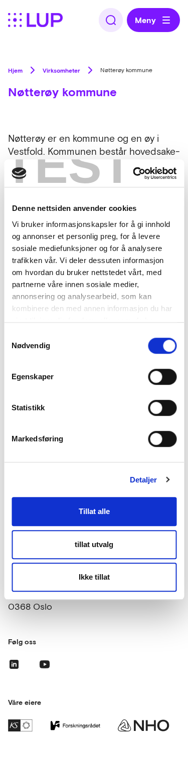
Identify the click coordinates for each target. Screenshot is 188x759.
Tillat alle (94, 511)
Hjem (15, 70)
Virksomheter (61, 70)
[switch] (162, 377)
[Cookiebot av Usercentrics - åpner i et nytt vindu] (133, 173)
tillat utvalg (94, 544)
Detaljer (143, 479)
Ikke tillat (94, 577)
